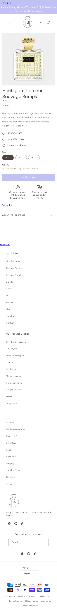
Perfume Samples (14, 275)
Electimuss (11, 456)
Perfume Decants (14, 268)
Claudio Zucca (13, 470)
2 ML (7, 157)
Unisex (9, 288)
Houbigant (11, 369)
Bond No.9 (11, 436)
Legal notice (46, 601)
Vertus (9, 483)
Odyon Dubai (12, 403)
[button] (9, 22)
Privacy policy (31, 596)
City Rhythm (12, 348)
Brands (9, 281)
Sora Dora (11, 442)
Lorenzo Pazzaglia (15, 355)
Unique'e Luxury (14, 389)
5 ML (21, 157)
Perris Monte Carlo (15, 429)
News (9, 309)
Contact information (30, 605)
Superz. (10, 362)
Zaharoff (10, 422)
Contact (10, 322)
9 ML (33, 157)
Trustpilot (7, 2)
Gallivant (10, 477)
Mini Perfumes (13, 261)
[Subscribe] (45, 542)
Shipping (17, 169)
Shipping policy (31, 601)
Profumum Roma (14, 382)
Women (10, 302)
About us (10, 315)
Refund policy (45, 596)
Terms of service (15, 601)
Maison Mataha (13, 376)
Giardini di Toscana (16, 341)
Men (8, 295)
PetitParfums (18, 596)
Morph (9, 396)
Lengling (10, 463)
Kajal (8, 449)
